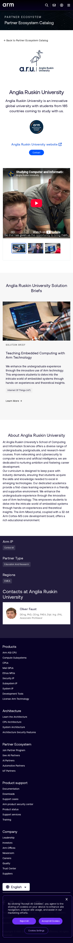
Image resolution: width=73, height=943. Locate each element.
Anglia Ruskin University (36, 92)
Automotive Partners (14, 765)
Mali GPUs (8, 668)
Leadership (8, 837)
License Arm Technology (16, 698)
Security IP (8, 678)
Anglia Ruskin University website (35, 144)
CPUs (5, 663)
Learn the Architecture (15, 716)
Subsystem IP (10, 683)
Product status (11, 809)
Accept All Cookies (51, 921)
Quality (6, 863)
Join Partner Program (14, 750)
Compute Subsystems (14, 657)
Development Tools (13, 693)
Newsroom (8, 853)
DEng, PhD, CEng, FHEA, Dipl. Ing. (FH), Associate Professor (41, 616)
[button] (36, 152)
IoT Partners (9, 770)
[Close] (66, 899)
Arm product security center (18, 804)
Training (7, 819)
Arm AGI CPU (10, 652)
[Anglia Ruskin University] (36, 61)
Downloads (9, 794)
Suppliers (8, 873)
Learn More (12, 401)
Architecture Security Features (19, 732)
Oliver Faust (28, 609)
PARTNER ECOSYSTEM (23, 17)
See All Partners (11, 755)
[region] (37, 916)
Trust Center (9, 868)
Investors (7, 842)
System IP (8, 688)
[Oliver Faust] (11, 613)
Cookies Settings (36, 930)
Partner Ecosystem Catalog (29, 22)
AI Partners (8, 760)
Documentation (11, 788)
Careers (7, 858)
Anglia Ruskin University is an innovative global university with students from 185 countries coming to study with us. (36, 106)
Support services (12, 814)
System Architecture (14, 727)
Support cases (10, 799)
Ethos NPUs (9, 673)
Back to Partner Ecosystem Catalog (27, 40)
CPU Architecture (12, 722)
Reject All (24, 921)
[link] (8, 5)
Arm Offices (9, 848)
